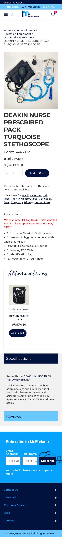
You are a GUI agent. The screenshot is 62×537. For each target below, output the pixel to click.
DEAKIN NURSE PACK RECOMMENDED (20, 320)
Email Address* (12, 452)
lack (26, 195)
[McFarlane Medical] (30, 14)
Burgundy (17, 202)
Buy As (8, 165)
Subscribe (48, 460)
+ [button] (20, 173)
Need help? (13, 7)
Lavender (36, 195)
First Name (30, 453)
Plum (27, 202)
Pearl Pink (17, 198)
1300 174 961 (48, 7)
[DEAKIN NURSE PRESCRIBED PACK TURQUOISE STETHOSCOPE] (31, 53)
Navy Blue (31, 198)
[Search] (12, 14)
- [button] (7, 173)
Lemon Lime (42, 202)
